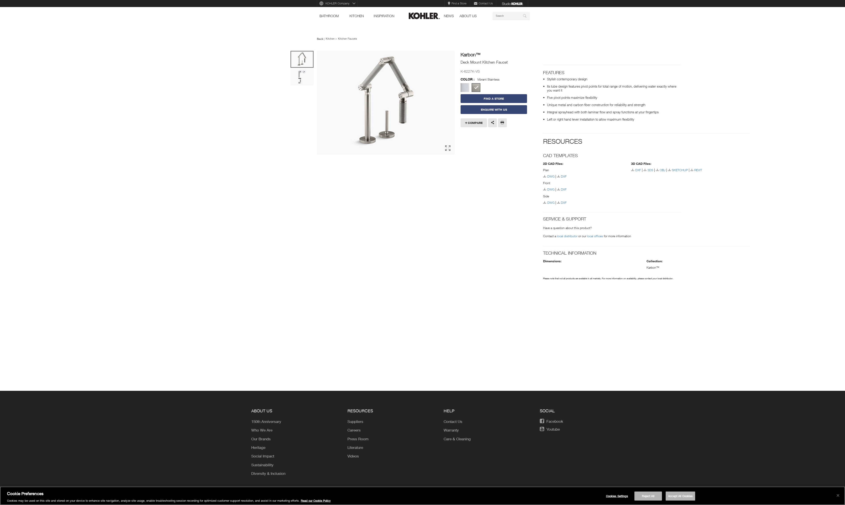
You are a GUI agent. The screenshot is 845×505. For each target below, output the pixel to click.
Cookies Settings (617, 496)
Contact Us (486, 3)
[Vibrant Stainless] (476, 87)
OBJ (662, 170)
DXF (564, 176)
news (449, 16)
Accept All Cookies (680, 496)
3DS (650, 170)
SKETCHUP (680, 170)
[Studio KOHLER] (512, 3)
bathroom (329, 16)
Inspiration (384, 16)
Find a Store (459, 3)
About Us (468, 16)
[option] (386, 103)
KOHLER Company (337, 3)
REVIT (698, 170)
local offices (595, 236)
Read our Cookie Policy (316, 500)
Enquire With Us (494, 109)
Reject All (648, 496)
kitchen (356, 16)
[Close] (838, 495)
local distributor (567, 236)
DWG (550, 176)
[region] (422, 496)
